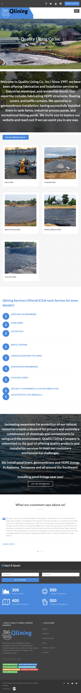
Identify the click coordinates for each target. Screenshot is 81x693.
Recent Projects (48, 638)
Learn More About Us (39, 50)
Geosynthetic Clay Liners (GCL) (26, 395)
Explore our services (40, 484)
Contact (46, 652)
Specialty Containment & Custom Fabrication (35, 389)
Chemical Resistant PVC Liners (26, 356)
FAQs (45, 643)
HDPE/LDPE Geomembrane (23, 314)
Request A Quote (72, 3)
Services (46, 634)
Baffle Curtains (19, 345)
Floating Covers (19, 377)
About (45, 629)
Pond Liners (17, 323)
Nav (76, 11)
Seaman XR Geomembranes (24, 367)
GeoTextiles (17, 331)
